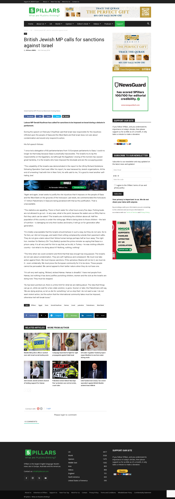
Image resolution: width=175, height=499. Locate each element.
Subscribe (59, 260)
